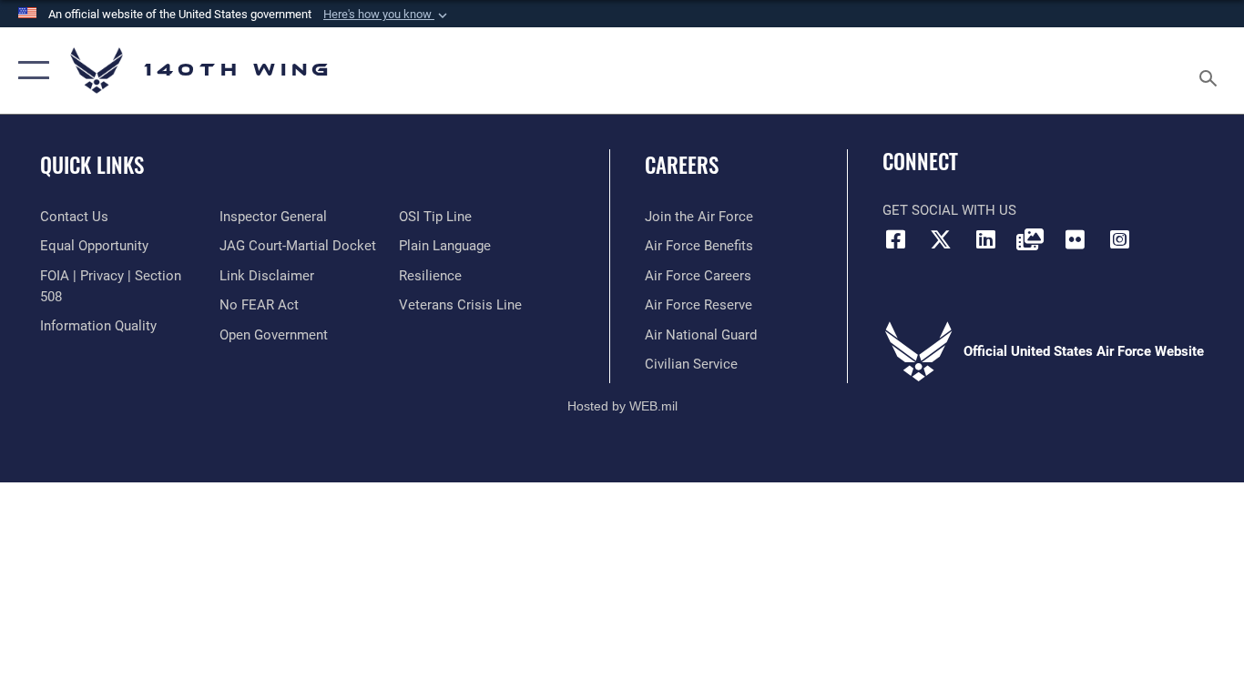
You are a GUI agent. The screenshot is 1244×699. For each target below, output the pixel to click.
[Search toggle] (1211, 70)
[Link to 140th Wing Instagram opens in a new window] (1119, 239)
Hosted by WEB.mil (622, 406)
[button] (387, 14)
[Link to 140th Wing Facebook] (896, 239)
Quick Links (92, 164)
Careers (682, 164)
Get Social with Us (949, 210)
